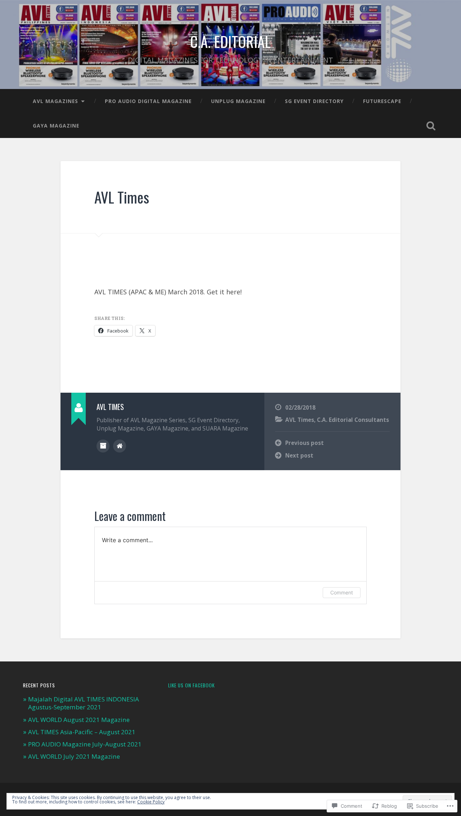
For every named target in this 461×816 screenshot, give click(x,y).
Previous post (304, 442)
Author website (119, 446)
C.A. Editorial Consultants (353, 419)
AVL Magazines (55, 101)
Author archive (103, 446)
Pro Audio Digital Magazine (148, 101)
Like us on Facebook (191, 685)
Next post (299, 455)
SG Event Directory (314, 101)
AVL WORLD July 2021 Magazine (74, 756)
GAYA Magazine (56, 125)
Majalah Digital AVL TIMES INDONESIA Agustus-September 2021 (83, 703)
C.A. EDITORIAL (230, 41)
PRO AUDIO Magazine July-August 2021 (85, 744)
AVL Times (121, 197)
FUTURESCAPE (382, 101)
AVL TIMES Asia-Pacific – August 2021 (81, 732)
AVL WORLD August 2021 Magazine (79, 719)
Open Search (431, 125)
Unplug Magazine (238, 101)
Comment (341, 592)
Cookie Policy (151, 802)
